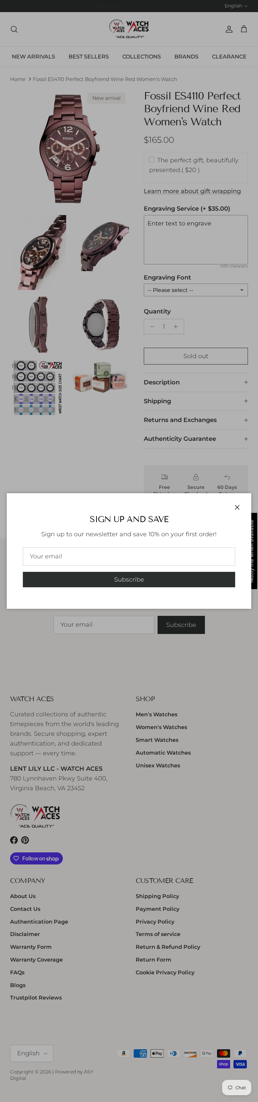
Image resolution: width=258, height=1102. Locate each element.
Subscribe (129, 579)
